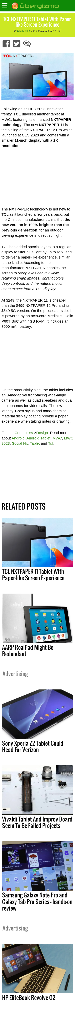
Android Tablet (38, 438)
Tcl (50, 443)
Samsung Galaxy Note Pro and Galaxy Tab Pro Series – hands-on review (37, 901)
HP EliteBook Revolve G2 (28, 997)
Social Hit (20, 443)
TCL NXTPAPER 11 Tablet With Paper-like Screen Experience (33, 574)
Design (42, 433)
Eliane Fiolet (24, 30)
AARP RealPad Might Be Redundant (27, 650)
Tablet (35, 443)
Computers (24, 433)
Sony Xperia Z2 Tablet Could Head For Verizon (32, 746)
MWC (57, 438)
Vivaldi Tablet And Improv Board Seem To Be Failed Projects (37, 822)
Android (18, 438)
